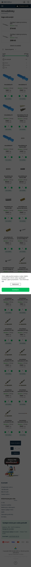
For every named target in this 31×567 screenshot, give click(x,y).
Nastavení (15, 284)
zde (3, 281)
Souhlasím (15, 290)
